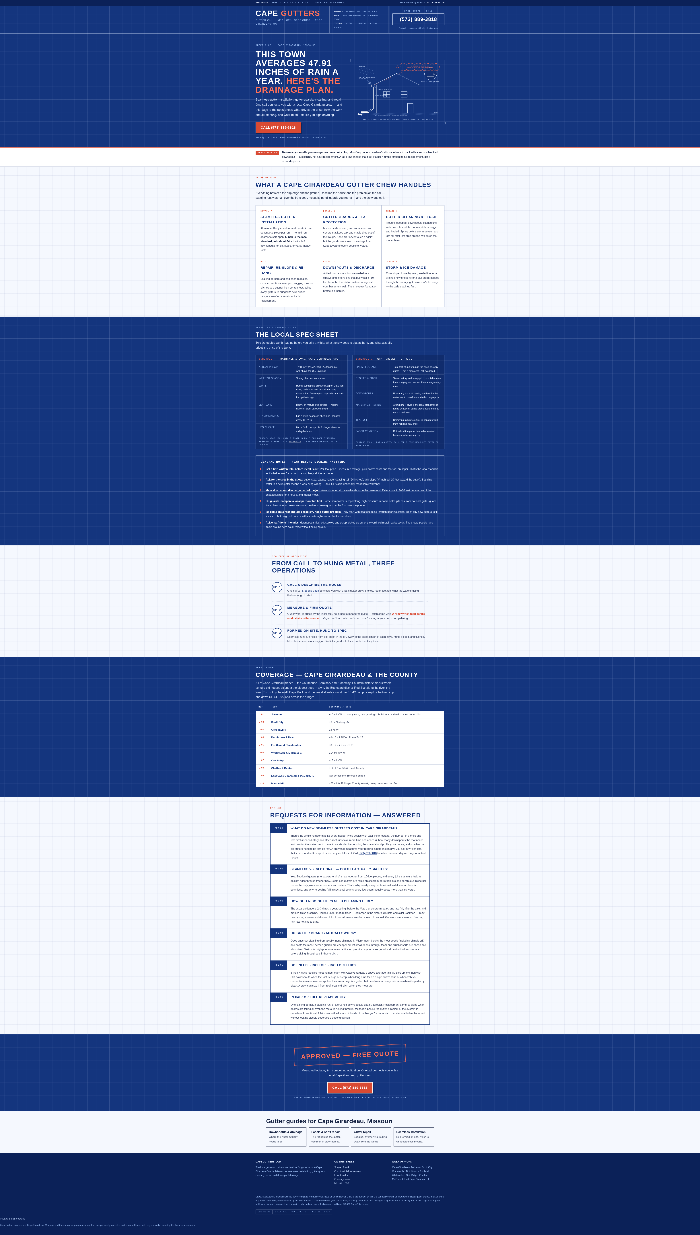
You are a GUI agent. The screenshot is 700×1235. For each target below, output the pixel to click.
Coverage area (342, 1179)
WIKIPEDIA (295, 441)
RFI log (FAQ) (341, 1183)
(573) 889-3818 (418, 19)
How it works (341, 1175)
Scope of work (341, 1167)
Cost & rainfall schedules (347, 1171)
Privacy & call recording (12, 1219)
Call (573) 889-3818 (278, 127)
